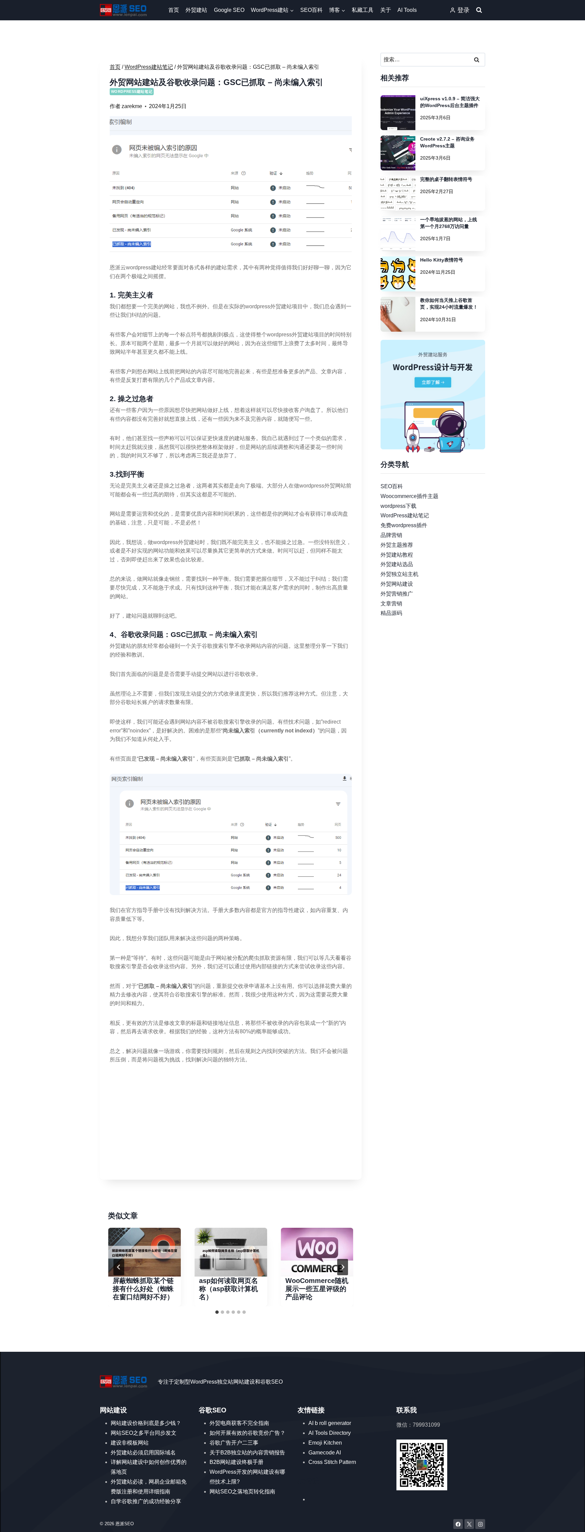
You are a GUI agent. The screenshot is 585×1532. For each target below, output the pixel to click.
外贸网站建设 (397, 584)
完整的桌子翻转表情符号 (446, 179)
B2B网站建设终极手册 (236, 1462)
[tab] (217, 1312)
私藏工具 (362, 10)
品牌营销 (391, 535)
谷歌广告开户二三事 (234, 1443)
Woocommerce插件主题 (409, 496)
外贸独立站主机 (399, 574)
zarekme (132, 106)
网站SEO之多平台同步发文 (143, 1433)
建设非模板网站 (130, 1443)
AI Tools (407, 10)
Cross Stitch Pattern (332, 1462)
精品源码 (391, 613)
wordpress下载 (398, 506)
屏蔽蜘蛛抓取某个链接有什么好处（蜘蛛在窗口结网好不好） (143, 1289)
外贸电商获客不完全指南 (239, 1423)
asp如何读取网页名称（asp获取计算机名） (228, 1289)
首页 (173, 10)
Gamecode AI (324, 1452)
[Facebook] (458, 1524)
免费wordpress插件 (404, 525)
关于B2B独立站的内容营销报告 (247, 1452)
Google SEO (229, 10)
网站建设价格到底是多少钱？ (146, 1423)
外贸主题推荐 (397, 544)
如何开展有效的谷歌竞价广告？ (247, 1433)
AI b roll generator (329, 1423)
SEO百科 (311, 10)
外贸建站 (196, 10)
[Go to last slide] (118, 1267)
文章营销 (391, 603)
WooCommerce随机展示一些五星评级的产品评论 (316, 1289)
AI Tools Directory (329, 1433)
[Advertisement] (231, 1122)
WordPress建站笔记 (131, 91)
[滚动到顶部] (570, 1520)
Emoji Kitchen (325, 1443)
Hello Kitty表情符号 (441, 260)
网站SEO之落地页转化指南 (242, 1491)
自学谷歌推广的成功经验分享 (146, 1501)
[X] (469, 1524)
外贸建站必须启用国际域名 (143, 1452)
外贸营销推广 (397, 593)
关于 (385, 10)
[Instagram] (480, 1524)
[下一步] (342, 1267)
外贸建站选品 (397, 564)
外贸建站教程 (397, 554)
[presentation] (144, 1252)
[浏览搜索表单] (479, 10)
